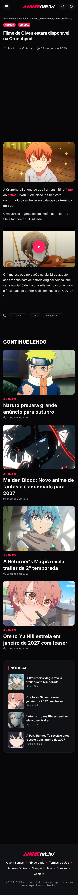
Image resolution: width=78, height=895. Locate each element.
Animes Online (17, 868)
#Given (35, 315)
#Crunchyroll (17, 315)
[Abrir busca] (62, 6)
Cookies (62, 868)
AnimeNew (9, 18)
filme (69, 189)
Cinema (24, 25)
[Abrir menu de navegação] (6, 6)
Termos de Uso (59, 862)
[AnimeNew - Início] (39, 6)
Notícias (24, 18)
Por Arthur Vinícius (20, 48)
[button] (39, 247)
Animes (9, 25)
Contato (39, 873)
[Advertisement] (39, 96)
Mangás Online (42, 868)
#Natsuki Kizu (53, 315)
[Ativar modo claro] (71, 6)
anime (12, 195)
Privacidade (36, 862)
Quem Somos (15, 862)
